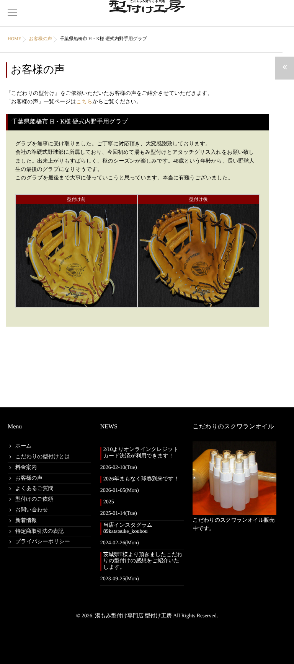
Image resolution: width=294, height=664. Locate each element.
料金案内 (26, 467)
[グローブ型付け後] (198, 302)
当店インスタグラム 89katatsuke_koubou (130, 528)
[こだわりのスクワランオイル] (234, 478)
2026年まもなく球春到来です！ (141, 479)
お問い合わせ (31, 510)
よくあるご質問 (34, 488)
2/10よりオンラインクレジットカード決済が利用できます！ (141, 453)
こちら (84, 102)
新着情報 (26, 521)
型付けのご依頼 (34, 499)
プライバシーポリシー (42, 542)
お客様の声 (28, 478)
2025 (108, 502)
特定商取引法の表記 (39, 531)
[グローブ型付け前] (76, 302)
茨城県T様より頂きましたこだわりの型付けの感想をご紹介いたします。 (143, 561)
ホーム (23, 446)
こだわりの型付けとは (42, 457)
